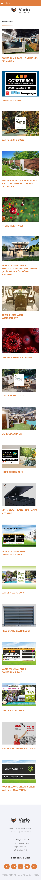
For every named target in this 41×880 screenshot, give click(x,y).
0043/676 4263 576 (24, 828)
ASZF (11, 875)
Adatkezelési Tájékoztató (22, 875)
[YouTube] (14, 866)
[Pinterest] (27, 866)
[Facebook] (7, 866)
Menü (7, 3)
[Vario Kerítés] (20, 10)
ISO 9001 (35, 875)
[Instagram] (20, 866)
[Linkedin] (34, 866)
